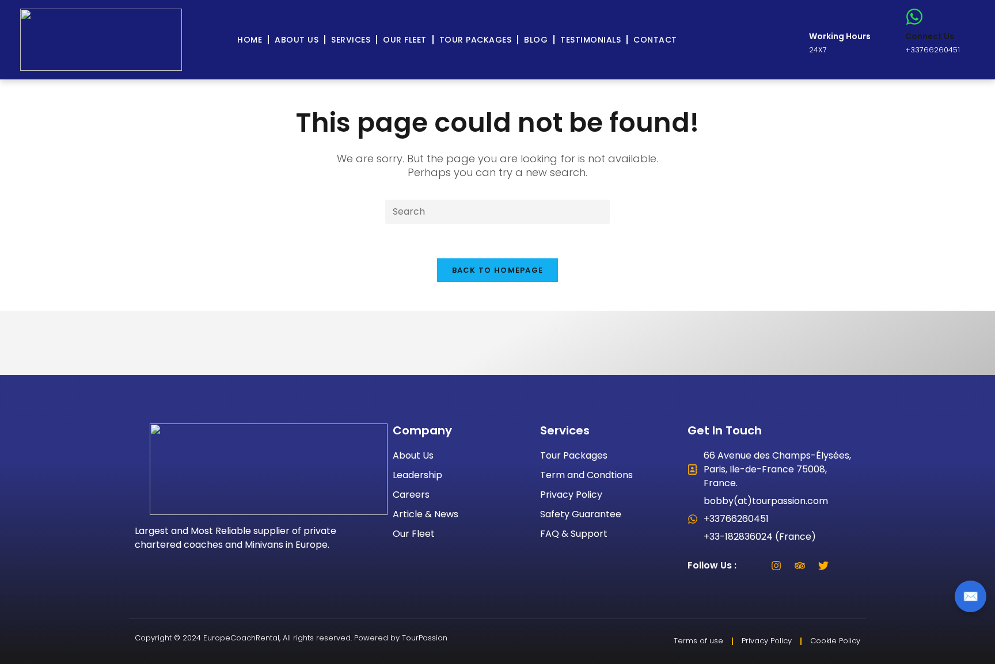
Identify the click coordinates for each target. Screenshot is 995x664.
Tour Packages (475, 39)
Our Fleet (405, 39)
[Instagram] (776, 565)
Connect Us (929, 36)
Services (350, 39)
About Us (296, 39)
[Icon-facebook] (752, 565)
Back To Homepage (498, 270)
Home (249, 39)
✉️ (970, 596)
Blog (536, 39)
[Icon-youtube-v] (847, 565)
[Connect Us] (914, 16)
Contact (655, 39)
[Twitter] (823, 565)
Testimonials (590, 39)
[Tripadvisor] (799, 565)
